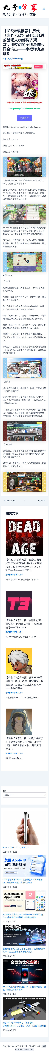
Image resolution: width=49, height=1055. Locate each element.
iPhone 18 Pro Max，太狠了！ (16, 847)
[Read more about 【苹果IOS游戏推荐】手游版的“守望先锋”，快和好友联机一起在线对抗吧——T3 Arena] (19, 603)
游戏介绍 (24, 118)
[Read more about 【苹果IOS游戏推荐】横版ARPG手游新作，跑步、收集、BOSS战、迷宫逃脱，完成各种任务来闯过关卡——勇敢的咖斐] (19, 661)
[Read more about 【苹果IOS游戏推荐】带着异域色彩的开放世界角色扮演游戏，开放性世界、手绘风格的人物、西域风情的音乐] (19, 721)
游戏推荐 (9, 575)
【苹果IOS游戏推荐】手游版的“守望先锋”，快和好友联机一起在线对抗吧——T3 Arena (24, 624)
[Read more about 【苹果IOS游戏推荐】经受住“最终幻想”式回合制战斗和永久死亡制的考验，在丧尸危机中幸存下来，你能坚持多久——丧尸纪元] (24, 537)
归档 (5, 791)
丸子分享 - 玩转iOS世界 (19, 14)
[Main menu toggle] (43, 9)
